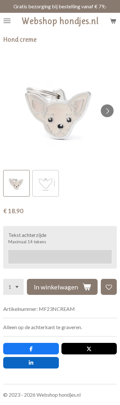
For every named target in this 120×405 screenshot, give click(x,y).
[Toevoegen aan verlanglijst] (109, 287)
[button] (16, 183)
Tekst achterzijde (27, 235)
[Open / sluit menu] (7, 21)
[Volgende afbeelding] (107, 110)
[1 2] (13, 287)
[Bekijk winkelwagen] (113, 21)
